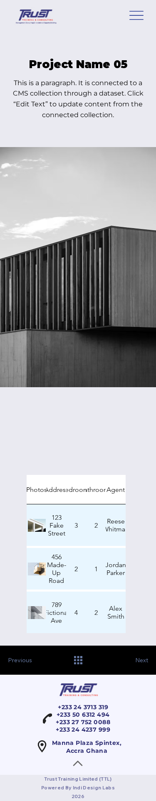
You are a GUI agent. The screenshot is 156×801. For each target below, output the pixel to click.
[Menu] (136, 15)
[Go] (78, 764)
